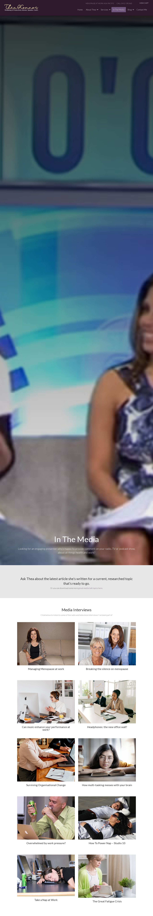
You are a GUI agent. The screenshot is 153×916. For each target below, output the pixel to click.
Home (80, 9)
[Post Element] (45, 649)
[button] (97, 9)
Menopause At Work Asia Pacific (100, 3)
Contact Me (142, 9)
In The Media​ (118, 9)
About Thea (91, 9)
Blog (130, 9)
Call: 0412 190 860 (124, 3)
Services (104, 9)
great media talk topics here (90, 588)
